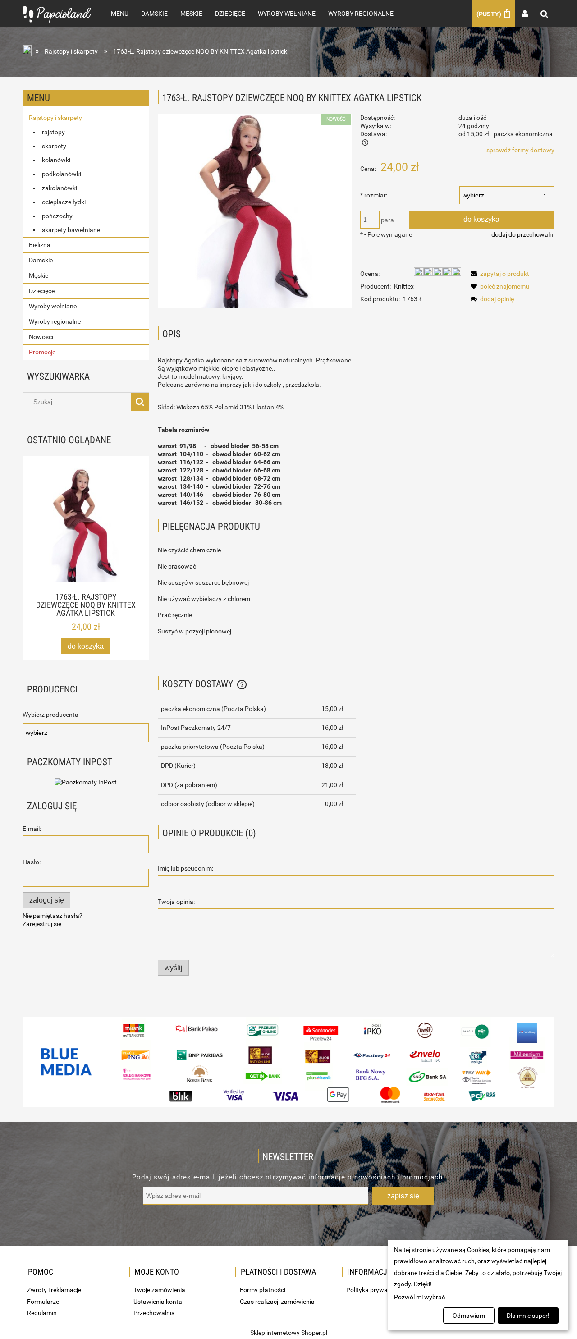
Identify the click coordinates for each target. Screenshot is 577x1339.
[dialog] (478, 1285)
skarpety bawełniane (71, 230)
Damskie (41, 260)
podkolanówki (61, 174)
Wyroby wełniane (53, 306)
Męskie (38, 275)
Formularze (43, 1301)
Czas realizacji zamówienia (277, 1301)
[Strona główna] (57, 13)
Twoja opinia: (176, 901)
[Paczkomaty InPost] (86, 781)
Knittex (404, 286)
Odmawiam (469, 1315)
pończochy (57, 216)
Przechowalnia (154, 1312)
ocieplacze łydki (64, 202)
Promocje (42, 352)
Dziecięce (42, 290)
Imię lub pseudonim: (185, 868)
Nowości (41, 336)
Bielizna (39, 244)
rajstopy (53, 132)
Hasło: (32, 862)
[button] (498, 273)
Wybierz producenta (50, 714)
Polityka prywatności (375, 1289)
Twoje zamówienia (159, 1289)
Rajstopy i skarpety (55, 117)
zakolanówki (59, 188)
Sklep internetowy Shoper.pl (288, 1332)
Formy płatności (262, 1289)
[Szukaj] (140, 402)
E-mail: (32, 828)
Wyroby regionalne (55, 321)
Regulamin (42, 1312)
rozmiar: (373, 195)
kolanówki (56, 160)
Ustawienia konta (157, 1301)
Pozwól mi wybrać (419, 1297)
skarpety (54, 146)
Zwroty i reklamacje (54, 1289)
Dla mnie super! (528, 1315)
